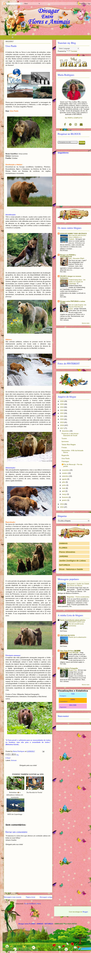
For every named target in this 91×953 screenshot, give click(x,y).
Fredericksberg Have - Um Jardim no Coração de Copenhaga (77, 281)
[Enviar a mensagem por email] (6, 754)
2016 (62, 504)
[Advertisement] (73, 190)
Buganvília (65, 455)
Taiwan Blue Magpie (69, 444)
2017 (62, 428)
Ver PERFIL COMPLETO (73, 118)
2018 (62, 425)
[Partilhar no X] (11, 754)
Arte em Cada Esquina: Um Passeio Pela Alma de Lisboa (77, 307)
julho (64, 482)
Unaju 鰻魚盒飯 (74, 652)
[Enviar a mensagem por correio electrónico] (43, 751)
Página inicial (30, 897)
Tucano (64, 438)
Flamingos (65, 461)
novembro (66, 470)
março (64, 494)
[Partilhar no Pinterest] (15, 754)
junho (64, 485)
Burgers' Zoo (73, 670)
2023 (62, 410)
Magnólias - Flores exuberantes (78, 597)
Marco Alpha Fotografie (69, 668)
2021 (62, 416)
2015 (62, 507)
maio (64, 488)
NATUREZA (64, 565)
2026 (62, 401)
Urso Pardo (66, 458)
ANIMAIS (63, 543)
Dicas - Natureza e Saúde (71, 569)
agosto (64, 479)
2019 (62, 422)
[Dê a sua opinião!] (9, 754)
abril (63, 491)
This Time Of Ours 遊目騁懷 (70, 651)
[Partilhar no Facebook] (13, 754)
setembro (65, 476)
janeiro (64, 500)
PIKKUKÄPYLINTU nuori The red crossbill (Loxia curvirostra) (77, 624)
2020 (62, 419)
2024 (62, 407)
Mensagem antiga (46, 897)
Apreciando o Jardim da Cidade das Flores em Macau (78, 584)
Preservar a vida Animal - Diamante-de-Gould (70, 434)
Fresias (64, 447)
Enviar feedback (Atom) (32, 903)
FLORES (63, 548)
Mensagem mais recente (12, 897)
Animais (14, 760)
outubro (65, 473)
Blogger (85, 912)
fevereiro (65, 497)
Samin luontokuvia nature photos (72, 620)
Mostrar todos (85, 323)
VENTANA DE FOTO (67, 635)
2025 (62, 404)
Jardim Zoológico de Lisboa (72, 561)
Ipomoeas (65, 441)
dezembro (66, 431)
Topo (87, 944)
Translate (74, 51)
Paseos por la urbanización (77, 637)
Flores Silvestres (67, 552)
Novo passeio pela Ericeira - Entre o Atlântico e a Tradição (78, 237)
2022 (62, 413)
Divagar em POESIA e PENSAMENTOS (68, 256)
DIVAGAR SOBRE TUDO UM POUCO (73, 233)
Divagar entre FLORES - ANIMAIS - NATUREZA (35, 924)
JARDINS (63, 556)
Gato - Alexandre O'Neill (76, 258)
